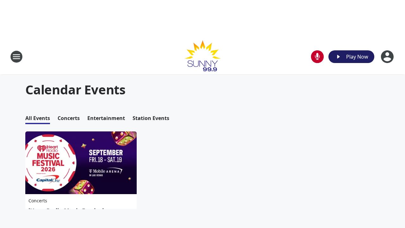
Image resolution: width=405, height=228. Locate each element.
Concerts (69, 118)
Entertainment (106, 118)
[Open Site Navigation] (16, 56)
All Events (37, 118)
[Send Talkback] (317, 56)
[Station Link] (202, 56)
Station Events (151, 118)
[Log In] (388, 56)
